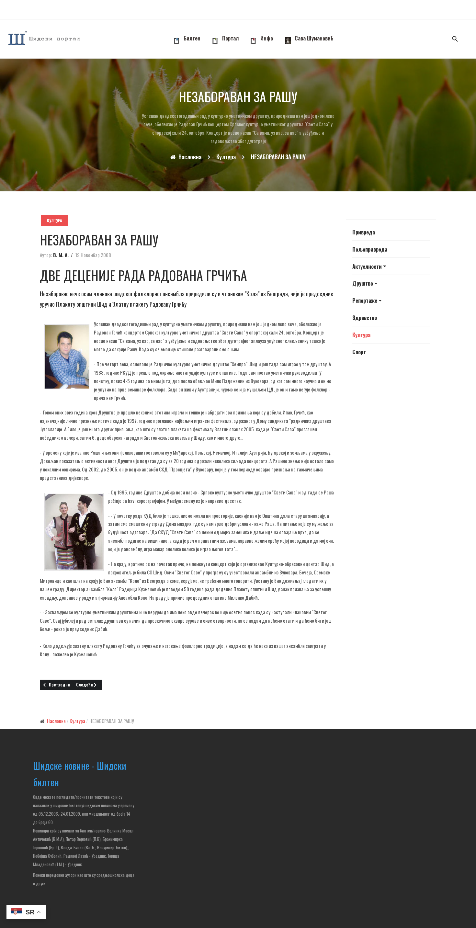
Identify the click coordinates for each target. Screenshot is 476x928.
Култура (54, 220)
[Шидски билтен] (45, 39)
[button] (391, 266)
